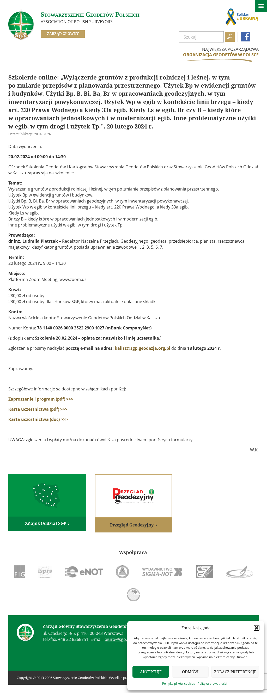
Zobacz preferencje (235, 671)
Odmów (190, 671)
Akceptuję (151, 671)
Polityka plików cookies (178, 683)
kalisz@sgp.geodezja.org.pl (142, 348)
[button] (256, 627)
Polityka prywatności (212, 683)
